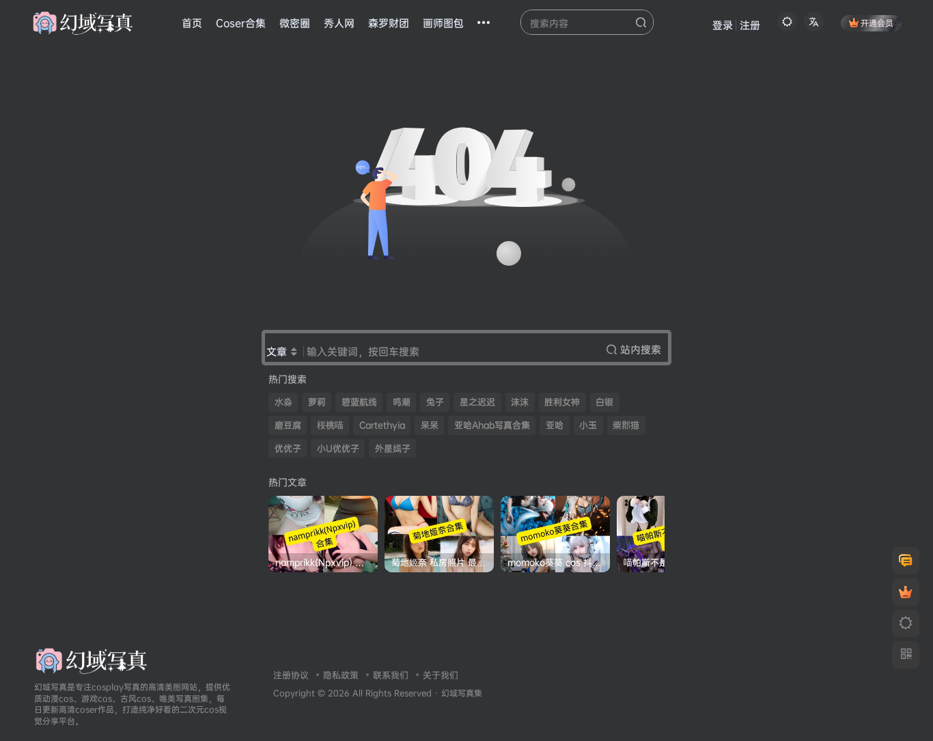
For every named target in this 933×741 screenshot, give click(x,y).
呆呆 (429, 425)
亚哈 (554, 425)
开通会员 (877, 23)
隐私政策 (341, 675)
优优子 (288, 448)
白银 (604, 402)
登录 (722, 25)
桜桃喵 (330, 425)
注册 (750, 25)
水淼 (283, 402)
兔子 (435, 402)
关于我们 (440, 675)
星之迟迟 (477, 402)
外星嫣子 (392, 448)
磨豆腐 (288, 425)
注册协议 (291, 675)
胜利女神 (562, 402)
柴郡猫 (626, 425)
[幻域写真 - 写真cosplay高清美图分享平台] (91, 660)
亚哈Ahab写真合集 (492, 425)
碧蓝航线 (359, 402)
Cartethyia (382, 425)
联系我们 (390, 675)
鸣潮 (401, 402)
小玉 (588, 425)
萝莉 (317, 402)
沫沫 (520, 402)
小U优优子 (338, 448)
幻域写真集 (461, 693)
